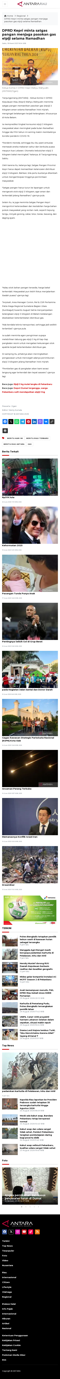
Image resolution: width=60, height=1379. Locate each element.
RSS (4, 1360)
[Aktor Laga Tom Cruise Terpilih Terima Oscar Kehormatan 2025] (30, 525)
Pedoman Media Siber (13, 1355)
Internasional (9, 1277)
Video (5, 1260)
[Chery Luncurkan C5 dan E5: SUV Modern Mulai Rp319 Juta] (30, 477)
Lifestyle (6, 1287)
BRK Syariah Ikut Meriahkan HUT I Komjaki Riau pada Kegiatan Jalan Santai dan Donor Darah (28, 688)
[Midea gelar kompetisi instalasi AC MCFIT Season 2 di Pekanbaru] (10, 980)
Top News (8, 1045)
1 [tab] (21, 1206)
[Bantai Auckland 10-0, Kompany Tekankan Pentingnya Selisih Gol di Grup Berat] (30, 621)
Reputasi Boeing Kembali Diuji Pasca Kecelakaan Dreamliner (29, 883)
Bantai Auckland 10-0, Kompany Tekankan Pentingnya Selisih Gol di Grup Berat (26, 640)
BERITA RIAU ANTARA (14, 444)
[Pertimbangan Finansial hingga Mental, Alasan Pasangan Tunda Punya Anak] (30, 573)
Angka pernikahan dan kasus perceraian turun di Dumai (25, 1197)
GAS (30, 444)
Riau (4, 1272)
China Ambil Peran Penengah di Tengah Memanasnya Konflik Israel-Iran (24, 835)
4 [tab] (34, 1206)
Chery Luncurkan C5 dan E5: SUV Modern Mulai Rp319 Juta (28, 496)
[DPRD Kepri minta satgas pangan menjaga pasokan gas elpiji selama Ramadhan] (30, 1070)
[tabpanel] (30, 1186)
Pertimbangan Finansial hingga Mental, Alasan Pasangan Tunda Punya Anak (28, 592)
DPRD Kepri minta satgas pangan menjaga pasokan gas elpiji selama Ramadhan (26, 20)
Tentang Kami (9, 1350)
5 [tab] (38, 1206)
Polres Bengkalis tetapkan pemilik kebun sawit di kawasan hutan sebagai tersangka (38, 939)
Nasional (6, 1328)
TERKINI (6, 928)
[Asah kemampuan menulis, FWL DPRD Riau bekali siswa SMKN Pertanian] (10, 994)
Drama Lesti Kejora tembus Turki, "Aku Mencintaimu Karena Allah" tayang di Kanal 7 (37, 1033)
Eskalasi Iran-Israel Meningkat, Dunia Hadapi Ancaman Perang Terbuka (27, 787)
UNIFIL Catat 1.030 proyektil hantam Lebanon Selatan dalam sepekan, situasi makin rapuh (37, 1020)
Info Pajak (7, 1309)
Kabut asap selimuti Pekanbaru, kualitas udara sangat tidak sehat (37, 1146)
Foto (5, 1160)
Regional (21, 16)
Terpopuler (8, 1251)
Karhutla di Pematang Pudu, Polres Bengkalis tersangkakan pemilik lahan (36, 1006)
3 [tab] (30, 1206)
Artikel (5, 1323)
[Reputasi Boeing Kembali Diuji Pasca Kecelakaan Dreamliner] (30, 864)
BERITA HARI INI (15, 438)
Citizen (6, 1282)
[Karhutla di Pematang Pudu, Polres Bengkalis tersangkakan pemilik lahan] (10, 1007)
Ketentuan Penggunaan (15, 1335)
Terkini (5, 1241)
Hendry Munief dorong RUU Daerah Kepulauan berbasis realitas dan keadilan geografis (36, 966)
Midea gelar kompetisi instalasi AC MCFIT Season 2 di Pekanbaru (38, 978)
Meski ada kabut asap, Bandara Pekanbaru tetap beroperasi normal (36, 1118)
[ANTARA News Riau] (32, 4)
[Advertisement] (30, 253)
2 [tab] (25, 1206)
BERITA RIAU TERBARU (37, 438)
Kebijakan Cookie (11, 1345)
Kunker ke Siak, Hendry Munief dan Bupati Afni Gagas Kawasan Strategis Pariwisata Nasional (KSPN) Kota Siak (28, 737)
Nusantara (7, 1265)
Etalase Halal (9, 1304)
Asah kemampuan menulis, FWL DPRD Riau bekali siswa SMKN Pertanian (37, 993)
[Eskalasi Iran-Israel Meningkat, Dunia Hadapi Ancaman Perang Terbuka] (30, 768)
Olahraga (7, 1292)
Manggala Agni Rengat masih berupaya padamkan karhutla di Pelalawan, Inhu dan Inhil (37, 953)
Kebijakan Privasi (11, 1340)
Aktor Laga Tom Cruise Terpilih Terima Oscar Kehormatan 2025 (27, 544)
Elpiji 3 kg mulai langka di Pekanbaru (33, 384)
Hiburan (6, 1318)
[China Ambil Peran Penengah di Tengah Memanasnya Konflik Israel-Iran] (30, 816)
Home (10, 16)
